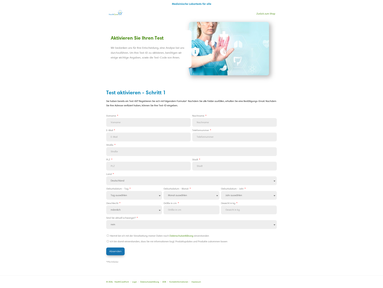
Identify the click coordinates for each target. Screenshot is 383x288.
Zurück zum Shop (265, 13)
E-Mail (110, 130)
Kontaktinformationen (178, 282)
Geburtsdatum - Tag (117, 188)
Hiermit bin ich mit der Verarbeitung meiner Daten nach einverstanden (159, 235)
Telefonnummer (201, 130)
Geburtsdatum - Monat (176, 188)
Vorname (111, 115)
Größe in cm (170, 203)
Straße (110, 144)
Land (109, 174)
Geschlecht (112, 203)
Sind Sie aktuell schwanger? (121, 217)
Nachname (198, 115)
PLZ (108, 159)
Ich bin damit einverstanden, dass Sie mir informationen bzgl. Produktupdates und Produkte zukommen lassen (168, 241)
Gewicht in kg (228, 203)
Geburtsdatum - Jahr (232, 188)
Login (134, 282)
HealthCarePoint (121, 282)
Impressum (196, 282)
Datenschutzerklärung (181, 235)
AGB (164, 282)
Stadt (195, 159)
